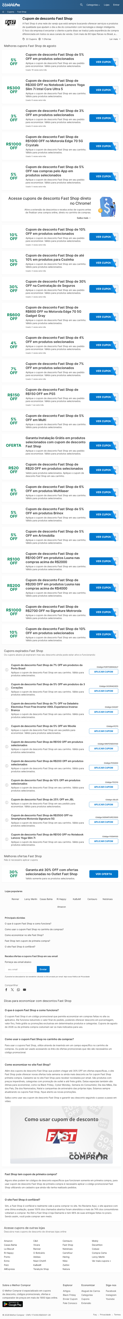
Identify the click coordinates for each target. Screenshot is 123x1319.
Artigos (66, 1291)
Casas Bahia (46, 899)
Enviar (43, 969)
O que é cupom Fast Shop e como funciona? (28, 923)
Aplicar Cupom (103, 671)
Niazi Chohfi (39, 1260)
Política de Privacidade (81, 977)
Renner (15, 899)
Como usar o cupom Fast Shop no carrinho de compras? (34, 929)
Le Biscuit (9, 1248)
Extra (6, 1260)
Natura (66, 1269)
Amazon (61, 906)
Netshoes (108, 899)
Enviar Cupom (70, 1299)
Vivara (36, 1244)
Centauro (92, 899)
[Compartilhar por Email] (24, 990)
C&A (35, 1240)
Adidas (37, 1256)
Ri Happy (61, 899)
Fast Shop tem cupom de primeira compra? (27, 940)
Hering (66, 1256)
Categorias (87, 1295)
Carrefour (68, 1252)
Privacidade (105, 1315)
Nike (65, 1260)
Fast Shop (68, 1244)
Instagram (111, 1295)
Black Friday (69, 1295)
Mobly (95, 1240)
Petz (6, 1265)
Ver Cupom (106, 62)
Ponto (7, 1256)
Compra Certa (99, 1252)
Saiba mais (82, 217)
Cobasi (95, 1248)
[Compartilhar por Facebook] (6, 990)
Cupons (10, 12)
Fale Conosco (70, 1303)
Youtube (110, 1299)
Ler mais (114, 39)
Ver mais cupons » (101, 1260)
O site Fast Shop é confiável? (20, 946)
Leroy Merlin (30, 899)
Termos (117, 1315)
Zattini (66, 1265)
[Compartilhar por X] (12, 990)
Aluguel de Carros (90, 1291)
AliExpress (9, 1269)
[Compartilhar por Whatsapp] (18, 990)
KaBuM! (77, 899)
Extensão (86, 1303)
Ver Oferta (104, 874)
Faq (95, 1315)
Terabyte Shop (41, 1269)
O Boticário (39, 1252)
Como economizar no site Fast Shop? (24, 935)
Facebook (111, 1291)
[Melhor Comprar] (40, 5)
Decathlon (97, 1244)
